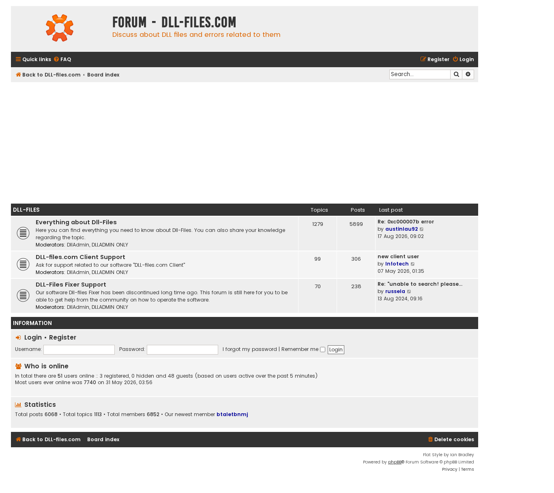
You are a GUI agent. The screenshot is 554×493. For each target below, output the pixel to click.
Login (33, 337)
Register (62, 337)
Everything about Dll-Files (76, 222)
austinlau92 (401, 228)
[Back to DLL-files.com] (59, 29)
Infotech (397, 263)
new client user (398, 256)
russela (395, 291)
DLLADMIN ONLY (110, 244)
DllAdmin (78, 244)
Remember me (300, 349)
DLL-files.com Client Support (80, 257)
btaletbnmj (232, 414)
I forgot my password (250, 349)
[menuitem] (62, 59)
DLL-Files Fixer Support (71, 284)
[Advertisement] (244, 143)
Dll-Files (26, 210)
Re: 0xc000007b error (406, 221)
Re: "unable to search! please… (420, 283)
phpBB (395, 462)
